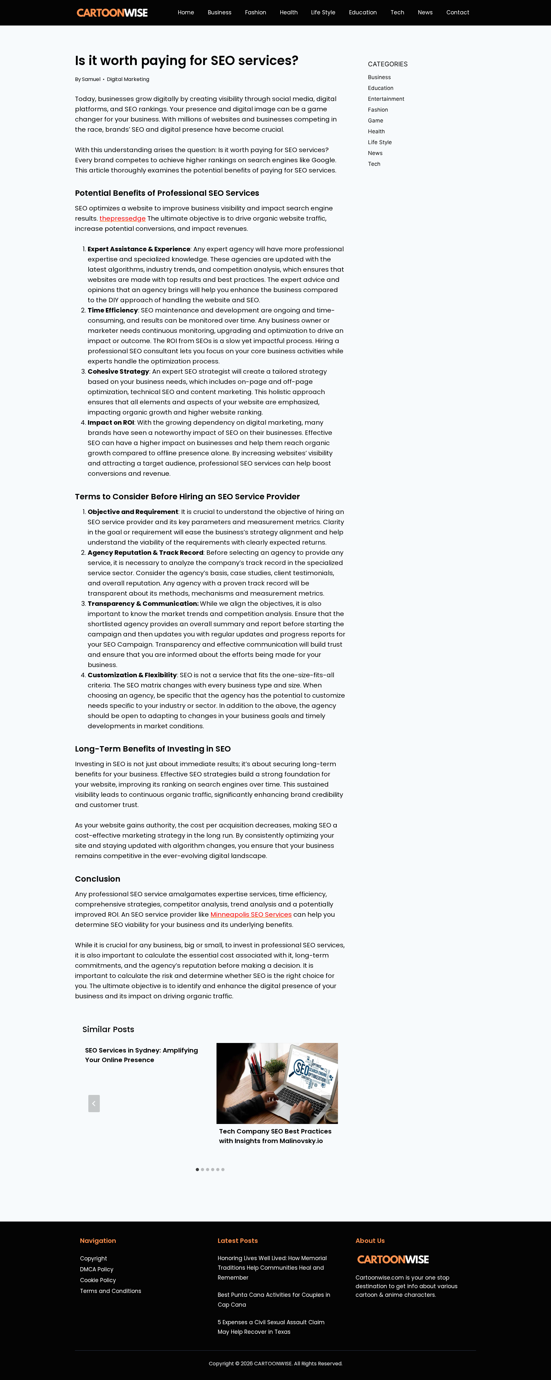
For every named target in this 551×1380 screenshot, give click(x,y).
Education (363, 12)
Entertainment (386, 99)
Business (219, 12)
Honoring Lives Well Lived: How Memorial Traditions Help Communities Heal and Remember (272, 1267)
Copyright (93, 1258)
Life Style (323, 12)
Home (186, 12)
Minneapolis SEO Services (251, 914)
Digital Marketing (128, 79)
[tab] (197, 1169)
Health (289, 12)
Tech (397, 12)
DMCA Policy (97, 1269)
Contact (457, 12)
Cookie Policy (98, 1280)
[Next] (326, 1103)
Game (375, 120)
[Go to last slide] (94, 1103)
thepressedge (122, 218)
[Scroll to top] (543, 1358)
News (425, 12)
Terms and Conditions (110, 1291)
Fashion (255, 12)
